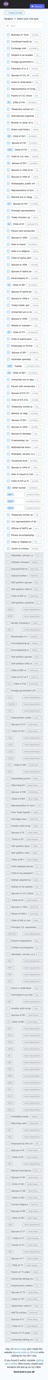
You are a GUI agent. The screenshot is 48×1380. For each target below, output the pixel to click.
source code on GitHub (25, 1352)
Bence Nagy (20, 1349)
